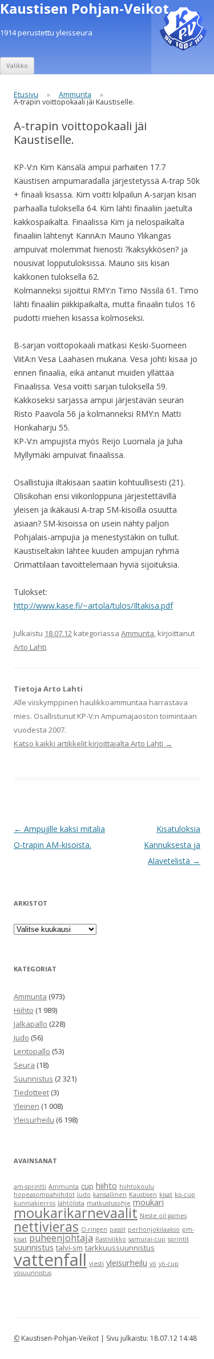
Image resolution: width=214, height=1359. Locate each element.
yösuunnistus (32, 1273)
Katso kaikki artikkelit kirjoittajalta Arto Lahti (93, 743)
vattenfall (50, 1259)
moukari (148, 1202)
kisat (165, 1195)
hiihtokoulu (136, 1187)
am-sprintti (30, 1187)
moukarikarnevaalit (76, 1213)
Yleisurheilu (34, 1120)
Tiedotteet (31, 1092)
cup (87, 1186)
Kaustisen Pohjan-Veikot (84, 9)
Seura (24, 1065)
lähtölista (71, 1203)
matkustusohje (109, 1203)
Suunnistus (33, 1078)
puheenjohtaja (61, 1238)
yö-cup (169, 1264)
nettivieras (46, 1226)
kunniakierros (34, 1203)
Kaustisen (143, 1195)
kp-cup (185, 1195)
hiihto (106, 1185)
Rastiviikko (110, 1239)
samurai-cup (146, 1239)
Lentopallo (32, 1051)
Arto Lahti (30, 647)
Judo (21, 1037)
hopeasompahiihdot (44, 1195)
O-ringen (94, 1229)
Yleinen (26, 1106)
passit (118, 1229)
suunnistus (34, 1247)
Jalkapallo (30, 1024)
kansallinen (110, 1195)
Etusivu (26, 94)
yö (153, 1264)
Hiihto (24, 1010)
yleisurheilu (126, 1262)
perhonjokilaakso (154, 1229)
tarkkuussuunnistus (120, 1248)
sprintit (178, 1239)
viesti (96, 1264)
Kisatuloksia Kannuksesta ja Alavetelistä (172, 844)
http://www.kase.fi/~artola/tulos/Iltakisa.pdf (93, 605)
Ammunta (75, 94)
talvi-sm (69, 1248)
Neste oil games (163, 1216)
